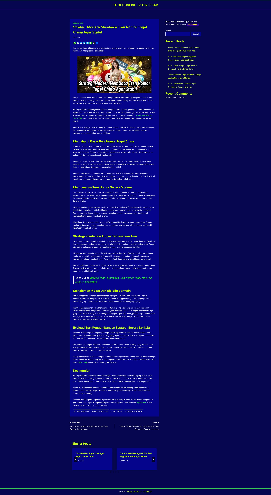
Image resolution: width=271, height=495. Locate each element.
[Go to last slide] (75, 459)
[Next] (153, 459)
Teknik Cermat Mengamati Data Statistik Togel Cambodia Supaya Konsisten (139, 426)
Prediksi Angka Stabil (81, 411)
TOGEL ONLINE (78, 23)
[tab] (110, 472)
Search (168, 30)
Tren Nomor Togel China (133, 411)
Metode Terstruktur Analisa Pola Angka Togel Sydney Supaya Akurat (89, 426)
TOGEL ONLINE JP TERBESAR (139, 492)
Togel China (141, 403)
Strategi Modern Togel (100, 411)
